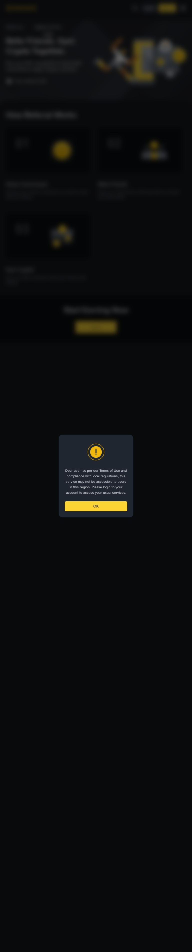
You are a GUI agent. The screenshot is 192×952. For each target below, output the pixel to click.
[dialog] (96, 476)
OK (96, 506)
